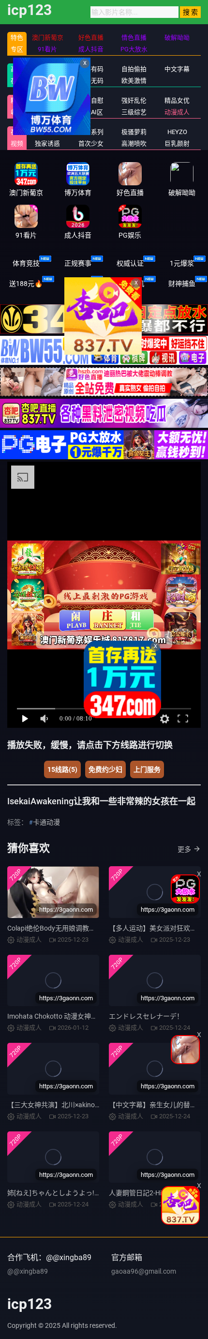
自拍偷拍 (134, 69)
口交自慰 (91, 100)
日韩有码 (91, 69)
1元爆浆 (182, 263)
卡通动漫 (46, 822)
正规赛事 (77, 263)
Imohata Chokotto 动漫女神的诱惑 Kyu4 (67, 1016)
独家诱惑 (47, 143)
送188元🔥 (26, 283)
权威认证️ (130, 263)
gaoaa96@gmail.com (143, 1271)
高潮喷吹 (134, 143)
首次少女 (91, 143)
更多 (184, 849)
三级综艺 (134, 112)
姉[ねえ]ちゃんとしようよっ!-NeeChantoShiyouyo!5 (85, 1193)
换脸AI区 (90, 112)
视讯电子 (77, 283)
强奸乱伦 (134, 100)
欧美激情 (134, 80)
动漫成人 (177, 112)
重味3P (48, 131)
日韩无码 (91, 80)
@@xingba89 (27, 1271)
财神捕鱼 (181, 283)
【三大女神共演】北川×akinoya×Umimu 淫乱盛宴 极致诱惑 (95, 1105)
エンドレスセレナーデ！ (146, 1016)
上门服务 (147, 769)
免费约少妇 (105, 769)
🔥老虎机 (130, 283)
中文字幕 (177, 69)
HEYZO (177, 131)
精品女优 (177, 100)
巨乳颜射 (177, 143)
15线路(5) (62, 769)
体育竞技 (26, 263)
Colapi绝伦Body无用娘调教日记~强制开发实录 (77, 928)
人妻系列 (91, 131)
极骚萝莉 (134, 131)
